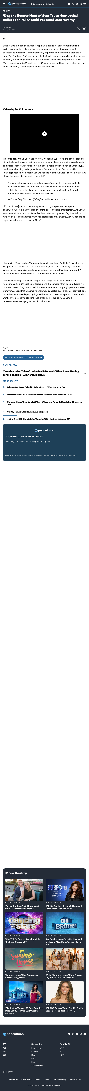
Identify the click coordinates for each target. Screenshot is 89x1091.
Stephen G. (8, 27)
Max (33, 1055)
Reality (6, 11)
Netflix (33, 1058)
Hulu (33, 1062)
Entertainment (37, 4)
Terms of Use (49, 455)
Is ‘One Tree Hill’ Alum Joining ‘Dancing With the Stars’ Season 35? (38, 419)
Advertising (26, 1079)
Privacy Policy (72, 455)
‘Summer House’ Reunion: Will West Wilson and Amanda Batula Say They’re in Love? (44, 403)
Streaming (36, 1044)
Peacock (34, 1051)
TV (4, 1044)
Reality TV (65, 1044)
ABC (4, 1048)
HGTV (62, 1055)
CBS (4, 1055)
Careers (47, 1079)
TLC (61, 1051)
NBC (4, 1051)
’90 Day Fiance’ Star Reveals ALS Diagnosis (27, 411)
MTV (62, 1048)
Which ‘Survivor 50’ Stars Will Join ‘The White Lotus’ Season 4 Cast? (40, 394)
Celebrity (50, 4)
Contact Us (13, 1079)
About (37, 1079)
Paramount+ (36, 1048)
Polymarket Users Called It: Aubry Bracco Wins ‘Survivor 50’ (36, 387)
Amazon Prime (37, 1065)
